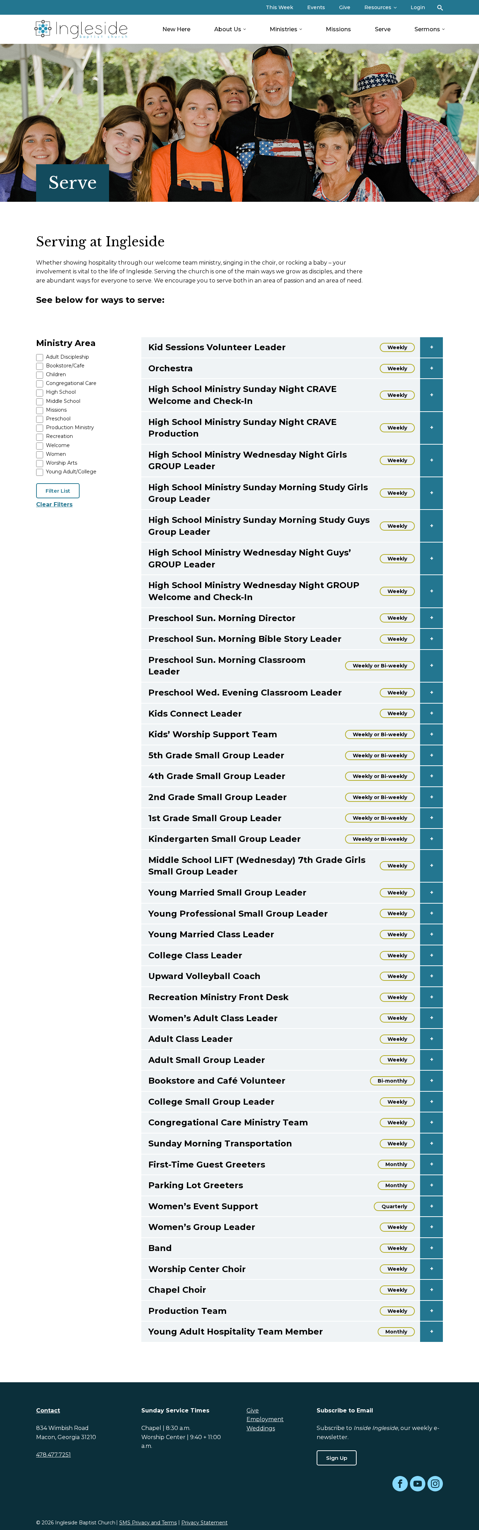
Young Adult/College (71, 471)
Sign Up (336, 1458)
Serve (383, 29)
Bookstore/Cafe (65, 365)
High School (61, 392)
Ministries (283, 29)
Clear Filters (54, 504)
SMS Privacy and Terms (148, 1522)
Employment (265, 1419)
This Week (279, 7)
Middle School (63, 401)
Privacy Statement (204, 1522)
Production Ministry (70, 427)
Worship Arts (61, 463)
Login (418, 7)
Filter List (58, 490)
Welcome (58, 445)
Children (56, 374)
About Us (227, 29)
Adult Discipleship (67, 357)
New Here (176, 29)
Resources (377, 7)
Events (316, 7)
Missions (338, 29)
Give (344, 7)
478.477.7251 (53, 1454)
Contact (48, 1410)
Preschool (58, 418)
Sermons (427, 29)
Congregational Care (71, 383)
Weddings (261, 1428)
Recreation (59, 436)
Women (56, 454)
